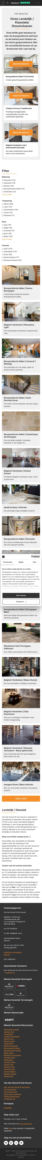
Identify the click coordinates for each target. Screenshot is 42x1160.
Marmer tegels (9, 1041)
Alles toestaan (21, 595)
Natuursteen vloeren (11, 1029)
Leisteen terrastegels (11, 1036)
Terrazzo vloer (9, 1067)
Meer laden (21, 799)
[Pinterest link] (11, 1143)
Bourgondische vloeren (12, 1051)
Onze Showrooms (10, 1092)
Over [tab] (34, 562)
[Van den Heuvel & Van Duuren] (3, 3)
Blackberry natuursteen (12, 1055)
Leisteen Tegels (9, 1062)
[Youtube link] (21, 1143)
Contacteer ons (9, 1099)
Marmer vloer (9, 1039)
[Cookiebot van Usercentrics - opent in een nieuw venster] (31, 557)
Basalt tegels (8, 1053)
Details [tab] (21, 562)
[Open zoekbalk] (7, 3)
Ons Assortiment (10, 1089)
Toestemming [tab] (7, 562)
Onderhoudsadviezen (12, 1096)
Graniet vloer (8, 1065)
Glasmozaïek (8, 1076)
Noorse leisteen (9, 1072)
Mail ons (7, 955)
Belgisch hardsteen (11, 1046)
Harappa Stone (9, 1058)
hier (10, 1128)
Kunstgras (8, 1108)
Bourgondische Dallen (12, 1048)
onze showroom (26, 1124)
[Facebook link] (6, 1143)
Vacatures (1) (10, 973)
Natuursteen (8, 1060)
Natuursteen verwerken (12, 1094)
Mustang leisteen (10, 1074)
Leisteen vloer (9, 1032)
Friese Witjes (8, 1043)
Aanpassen (20, 601)
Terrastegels (8, 1034)
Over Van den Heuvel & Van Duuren (17, 1087)
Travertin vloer (9, 1069)
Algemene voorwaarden (12, 952)
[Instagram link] (16, 1143)
